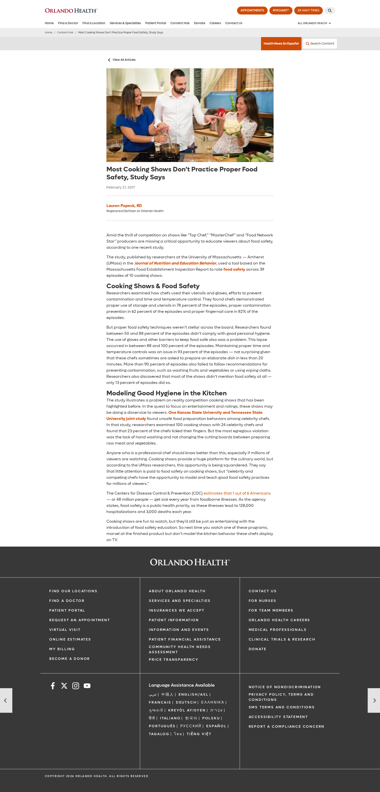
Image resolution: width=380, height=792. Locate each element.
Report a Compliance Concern (287, 726)
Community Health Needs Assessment (180, 649)
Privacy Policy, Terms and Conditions (281, 697)
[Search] (330, 10)
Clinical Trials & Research (282, 639)
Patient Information (174, 620)
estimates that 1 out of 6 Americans (237, 493)
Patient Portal (155, 23)
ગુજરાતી (156, 710)
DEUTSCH (186, 702)
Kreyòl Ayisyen (187, 710)
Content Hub (180, 23)
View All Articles (124, 60)
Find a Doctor (68, 23)
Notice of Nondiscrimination (285, 687)
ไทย (178, 734)
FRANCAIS (160, 702)
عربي (153, 694)
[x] (64, 686)
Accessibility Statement (278, 717)
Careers (215, 23)
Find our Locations (73, 591)
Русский (191, 726)
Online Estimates (70, 639)
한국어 (191, 718)
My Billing (62, 649)
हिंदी (152, 718)
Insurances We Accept (176, 610)
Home (49, 23)
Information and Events (179, 629)
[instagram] (75, 686)
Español (216, 726)
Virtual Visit (64, 629)
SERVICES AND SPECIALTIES (179, 600)
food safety (234, 269)
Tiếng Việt (199, 734)
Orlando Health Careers (280, 620)
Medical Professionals (278, 629)
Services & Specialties (125, 23)
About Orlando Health (177, 591)
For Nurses (262, 600)
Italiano (170, 718)
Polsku (211, 718)
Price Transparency (173, 659)
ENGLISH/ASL (194, 694)
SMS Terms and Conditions (282, 707)
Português (162, 726)
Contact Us (233, 23)
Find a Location (93, 23)
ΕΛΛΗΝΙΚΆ (212, 702)
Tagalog (159, 734)
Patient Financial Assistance (185, 639)
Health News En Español (281, 43)
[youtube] (87, 686)
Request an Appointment (79, 620)
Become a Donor (69, 658)
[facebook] (52, 686)
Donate (199, 23)
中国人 (167, 694)
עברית (216, 710)
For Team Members (271, 610)
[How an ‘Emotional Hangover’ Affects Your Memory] (6, 700)
